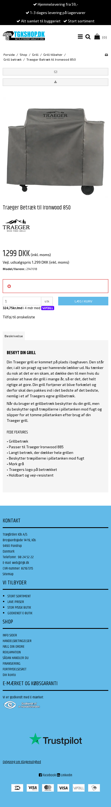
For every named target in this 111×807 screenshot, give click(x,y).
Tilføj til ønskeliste (19, 317)
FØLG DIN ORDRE (14, 647)
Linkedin (66, 775)
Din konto (9, 675)
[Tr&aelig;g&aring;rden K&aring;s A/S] (24, 35)
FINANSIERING (11, 664)
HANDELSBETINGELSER (17, 641)
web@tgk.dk (20, 563)
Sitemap (8, 574)
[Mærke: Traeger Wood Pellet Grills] (16, 225)
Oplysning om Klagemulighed (22, 762)
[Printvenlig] (106, 54)
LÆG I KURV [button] (83, 301)
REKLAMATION (12, 652)
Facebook (49, 775)
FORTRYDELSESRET (14, 669)
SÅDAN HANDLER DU (16, 658)
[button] (55, 71)
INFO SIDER (10, 635)
